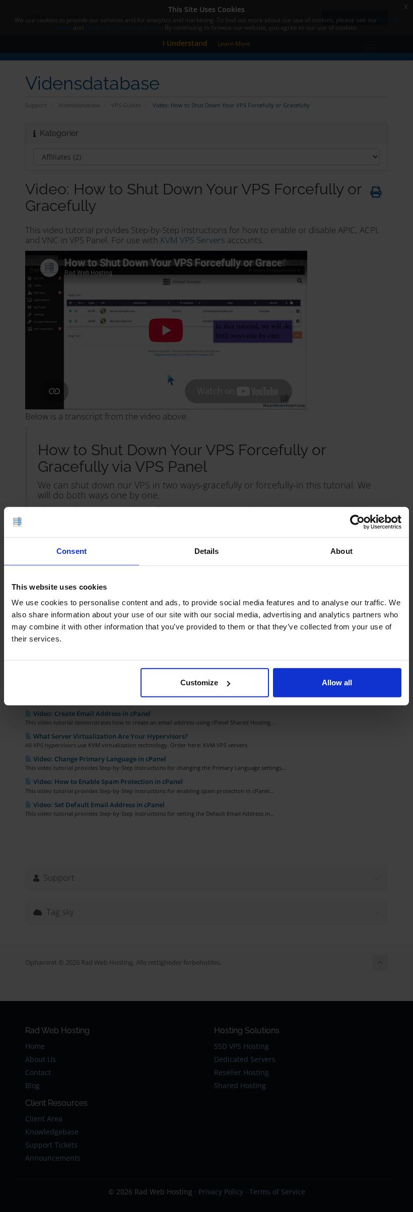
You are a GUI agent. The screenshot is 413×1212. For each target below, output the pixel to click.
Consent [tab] (71, 550)
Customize (199, 682)
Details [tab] (206, 550)
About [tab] (341, 550)
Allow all (337, 682)
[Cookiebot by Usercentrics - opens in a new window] (357, 521)
